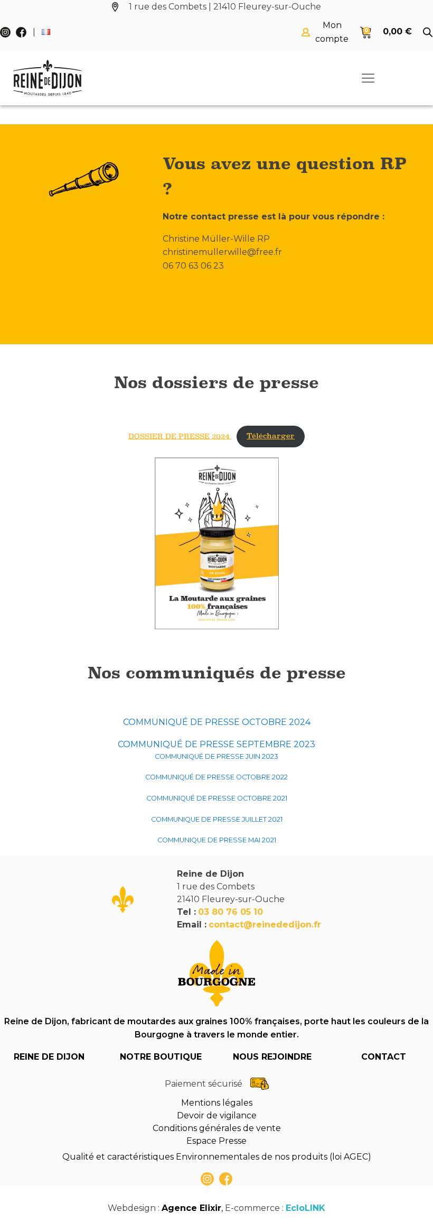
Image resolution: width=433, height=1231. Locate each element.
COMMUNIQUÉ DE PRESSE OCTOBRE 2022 (216, 777)
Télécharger (271, 436)
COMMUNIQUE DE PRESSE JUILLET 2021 (217, 819)
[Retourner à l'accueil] (47, 78)
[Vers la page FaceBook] (225, 1179)
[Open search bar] (427, 32)
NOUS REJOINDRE (272, 1057)
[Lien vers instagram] (207, 1179)
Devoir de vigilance (217, 1115)
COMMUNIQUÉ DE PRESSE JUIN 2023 (216, 756)
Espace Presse (216, 1141)
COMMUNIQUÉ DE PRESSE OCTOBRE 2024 (216, 722)
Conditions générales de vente (217, 1128)
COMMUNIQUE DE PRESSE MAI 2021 (216, 840)
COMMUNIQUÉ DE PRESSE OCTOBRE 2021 (216, 798)
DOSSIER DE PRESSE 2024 (180, 436)
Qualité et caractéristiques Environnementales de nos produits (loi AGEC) (216, 1157)
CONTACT (383, 1057)
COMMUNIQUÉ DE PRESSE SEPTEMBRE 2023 (216, 744)
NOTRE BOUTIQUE (161, 1057)
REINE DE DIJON (49, 1057)
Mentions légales (216, 1103)
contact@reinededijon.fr (265, 925)
